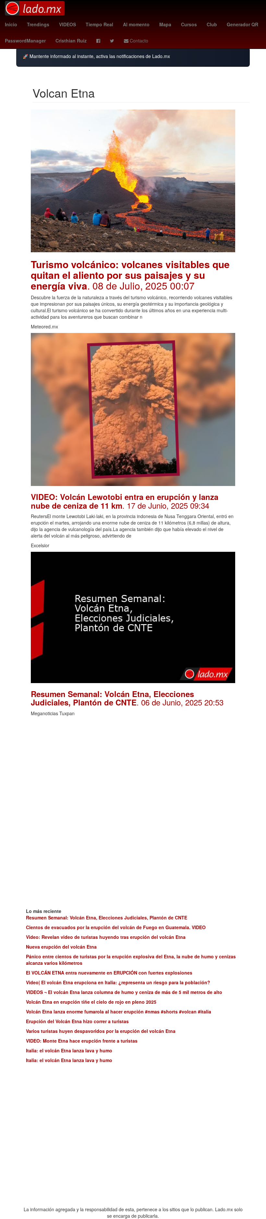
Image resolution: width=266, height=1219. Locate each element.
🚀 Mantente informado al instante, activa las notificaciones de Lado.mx (96, 56)
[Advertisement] (133, 765)
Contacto (138, 40)
